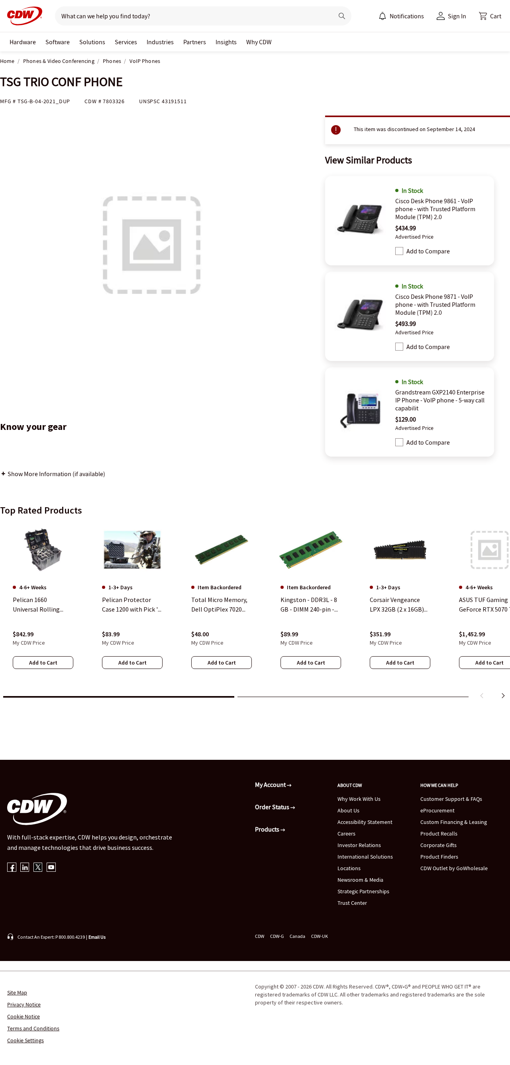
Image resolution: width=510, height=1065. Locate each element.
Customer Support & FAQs (451, 798)
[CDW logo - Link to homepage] (22, 15)
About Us (348, 810)
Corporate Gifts (438, 845)
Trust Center (352, 902)
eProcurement (437, 810)
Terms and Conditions (33, 1028)
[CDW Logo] (22, 15)
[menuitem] (382, 16)
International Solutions (365, 856)
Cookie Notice (23, 1016)
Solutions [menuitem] (92, 42)
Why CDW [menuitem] (259, 42)
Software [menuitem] (57, 42)
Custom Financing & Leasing (453, 822)
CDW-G (277, 936)
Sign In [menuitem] (457, 16)
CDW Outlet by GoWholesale (454, 868)
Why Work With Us (359, 798)
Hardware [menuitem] (23, 42)
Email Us (97, 937)
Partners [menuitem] (194, 42)
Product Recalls (438, 833)
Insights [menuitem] (226, 42)
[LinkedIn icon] (24, 868)
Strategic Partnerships (363, 891)
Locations (349, 868)
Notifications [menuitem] (407, 16)
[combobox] (191, 15)
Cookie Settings (25, 1040)
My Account (271, 784)
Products (267, 829)
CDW (259, 936)
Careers (346, 833)
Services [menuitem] (126, 42)
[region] (255, 613)
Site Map (17, 992)
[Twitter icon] (38, 868)
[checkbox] (399, 251)
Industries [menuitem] (160, 42)
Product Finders (439, 856)
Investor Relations (359, 845)
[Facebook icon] (11, 868)
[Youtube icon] (51, 868)
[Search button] (341, 16)
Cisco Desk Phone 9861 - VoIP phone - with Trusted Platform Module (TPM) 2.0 (435, 209)
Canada (297, 936)
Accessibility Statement (364, 822)
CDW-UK (319, 936)
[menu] (401, 15)
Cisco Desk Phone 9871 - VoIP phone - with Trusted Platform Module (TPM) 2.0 (435, 304)
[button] (490, 15)
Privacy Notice (24, 1004)
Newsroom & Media (360, 879)
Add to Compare (428, 251)
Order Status (272, 807)
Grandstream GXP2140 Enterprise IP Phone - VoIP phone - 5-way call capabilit (439, 400)
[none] (23, 41)
